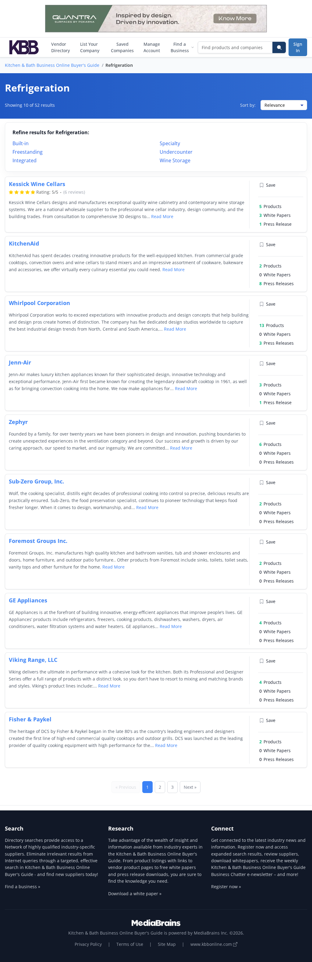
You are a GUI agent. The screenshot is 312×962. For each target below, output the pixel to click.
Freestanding (27, 152)
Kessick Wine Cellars (37, 184)
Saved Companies (122, 47)
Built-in (20, 143)
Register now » (226, 886)
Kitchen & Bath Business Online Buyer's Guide (52, 65)
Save (270, 185)
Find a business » (22, 886)
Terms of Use (129, 944)
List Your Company (89, 47)
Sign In (297, 47)
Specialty (170, 143)
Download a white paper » (134, 893)
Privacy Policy (88, 944)
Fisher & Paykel (30, 719)
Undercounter (176, 152)
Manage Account (152, 47)
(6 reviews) (74, 192)
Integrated (24, 160)
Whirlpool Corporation (39, 303)
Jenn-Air (20, 362)
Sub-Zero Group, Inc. (36, 481)
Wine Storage (175, 160)
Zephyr (18, 421)
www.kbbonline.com (211, 944)
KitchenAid (24, 243)
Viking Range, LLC (33, 659)
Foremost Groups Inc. (38, 540)
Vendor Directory (60, 47)
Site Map (167, 944)
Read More (162, 216)
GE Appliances (28, 600)
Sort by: (248, 105)
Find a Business (180, 47)
